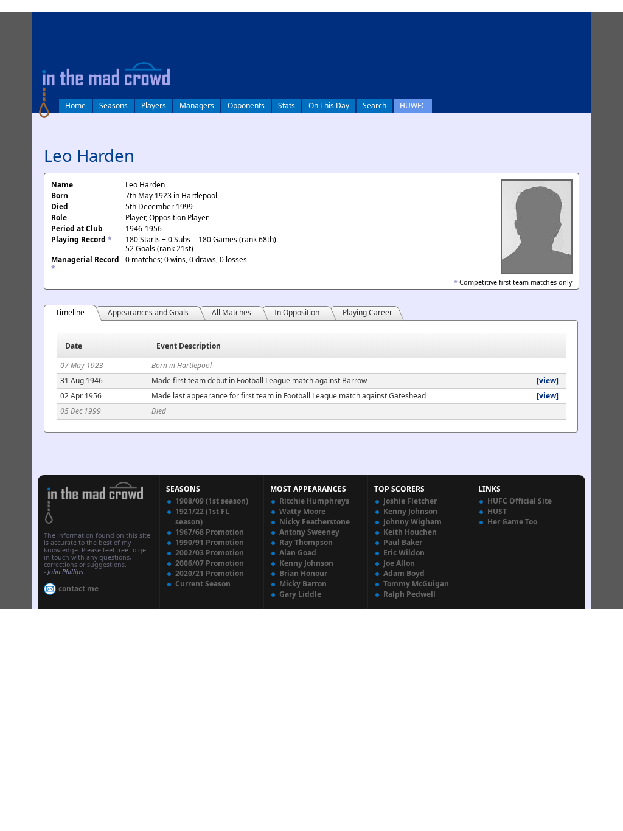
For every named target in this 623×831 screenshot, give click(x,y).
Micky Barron (303, 584)
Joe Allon (399, 563)
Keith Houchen (410, 532)
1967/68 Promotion (209, 532)
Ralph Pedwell (409, 594)
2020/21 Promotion (209, 573)
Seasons (113, 105)
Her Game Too (512, 521)
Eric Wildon (404, 553)
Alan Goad (297, 553)
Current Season (203, 584)
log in (45, 20)
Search (374, 105)
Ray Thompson (306, 542)
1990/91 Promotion (209, 542)
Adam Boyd (404, 573)
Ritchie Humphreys (314, 501)
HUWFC (413, 105)
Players (153, 105)
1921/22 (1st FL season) (202, 516)
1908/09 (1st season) (211, 501)
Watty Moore (302, 511)
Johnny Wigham (412, 521)
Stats (286, 105)
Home (75, 105)
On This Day (328, 105)
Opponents (246, 105)
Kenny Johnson (306, 563)
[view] (548, 380)
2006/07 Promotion (209, 563)
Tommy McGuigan (416, 584)
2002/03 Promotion (209, 553)
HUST (497, 511)
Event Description (188, 346)
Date (73, 346)
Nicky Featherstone (314, 521)
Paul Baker (402, 542)
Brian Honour (303, 573)
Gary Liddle (300, 594)
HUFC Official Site (519, 501)
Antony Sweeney (309, 532)
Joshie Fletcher (410, 501)
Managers (196, 105)
